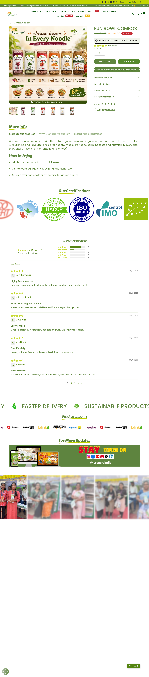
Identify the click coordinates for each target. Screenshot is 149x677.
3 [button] (74, 383)
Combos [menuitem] (60, 16)
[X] (105, 2)
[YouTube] (111, 2)
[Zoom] (84, 28)
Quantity (98, 48)
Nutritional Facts (102, 90)
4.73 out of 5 (35, 250)
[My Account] (138, 13)
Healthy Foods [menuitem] (67, 11)
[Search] (133, 13)
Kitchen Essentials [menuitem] (85, 11)
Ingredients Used (102, 84)
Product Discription (103, 77)
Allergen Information (104, 97)
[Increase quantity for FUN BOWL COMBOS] (103, 53)
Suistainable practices (88, 134)
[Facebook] (102, 2)
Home (11, 23)
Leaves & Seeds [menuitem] (109, 11)
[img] (17, 271)
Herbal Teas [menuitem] (51, 11)
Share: (97, 104)
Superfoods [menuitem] (36, 11)
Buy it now (129, 61)
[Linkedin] (116, 2)
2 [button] (71, 383)
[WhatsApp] (111, 104)
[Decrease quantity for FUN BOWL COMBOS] (96, 53)
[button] (100, 45)
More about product (22, 134)
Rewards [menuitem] (80, 16)
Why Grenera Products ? (54, 134)
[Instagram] (108, 2)
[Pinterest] (114, 2)
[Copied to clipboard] (114, 104)
